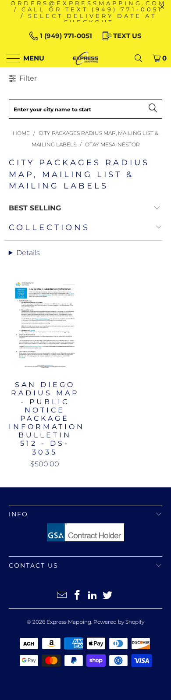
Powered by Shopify (118, 621)
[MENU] (9, 58)
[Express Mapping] (85, 58)
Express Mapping (68, 621)
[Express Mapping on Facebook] (77, 596)
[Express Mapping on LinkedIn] (93, 596)
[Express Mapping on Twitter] (107, 596)
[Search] (138, 58)
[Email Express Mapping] (62, 596)
